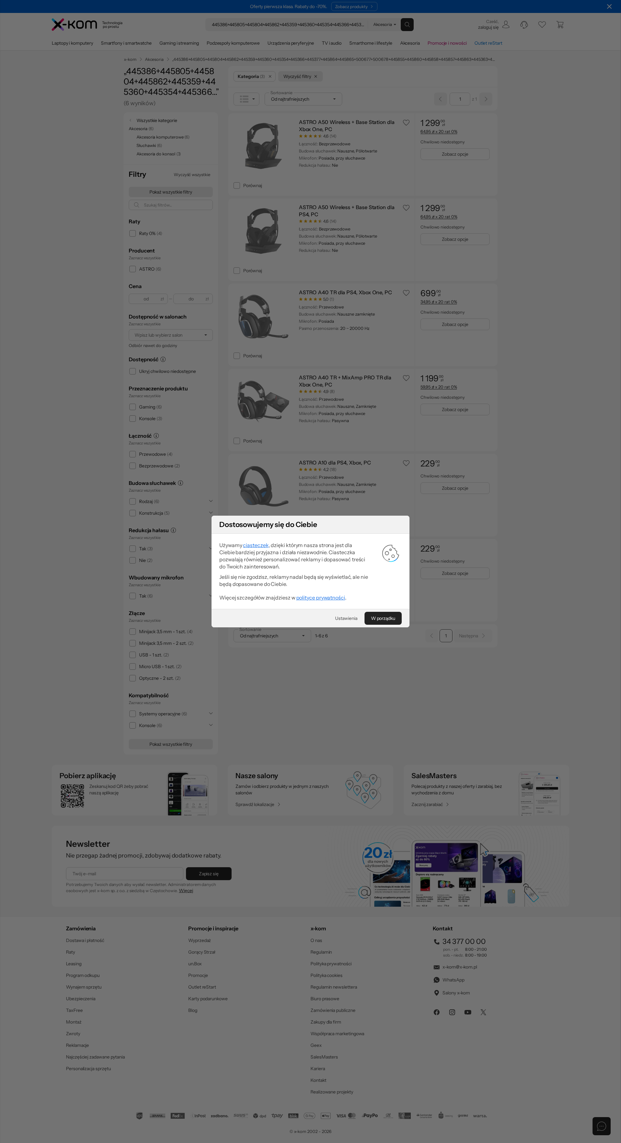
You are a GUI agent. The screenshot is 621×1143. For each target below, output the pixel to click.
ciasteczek (255, 545)
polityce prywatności (320, 597)
